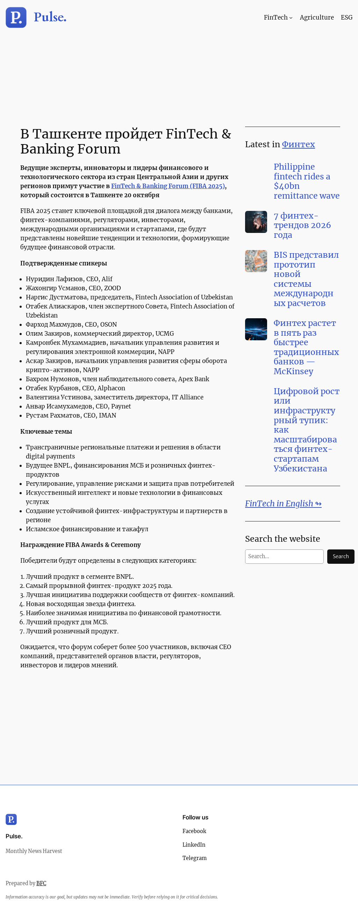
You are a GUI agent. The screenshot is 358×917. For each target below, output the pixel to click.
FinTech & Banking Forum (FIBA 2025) (168, 186)
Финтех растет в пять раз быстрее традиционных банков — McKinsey (306, 347)
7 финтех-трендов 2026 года (302, 225)
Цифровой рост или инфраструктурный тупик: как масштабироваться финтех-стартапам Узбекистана (306, 429)
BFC (41, 883)
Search (341, 556)
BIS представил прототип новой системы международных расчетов (306, 279)
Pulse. (50, 17)
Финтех (298, 144)
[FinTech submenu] (291, 17)
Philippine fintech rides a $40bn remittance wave (307, 181)
